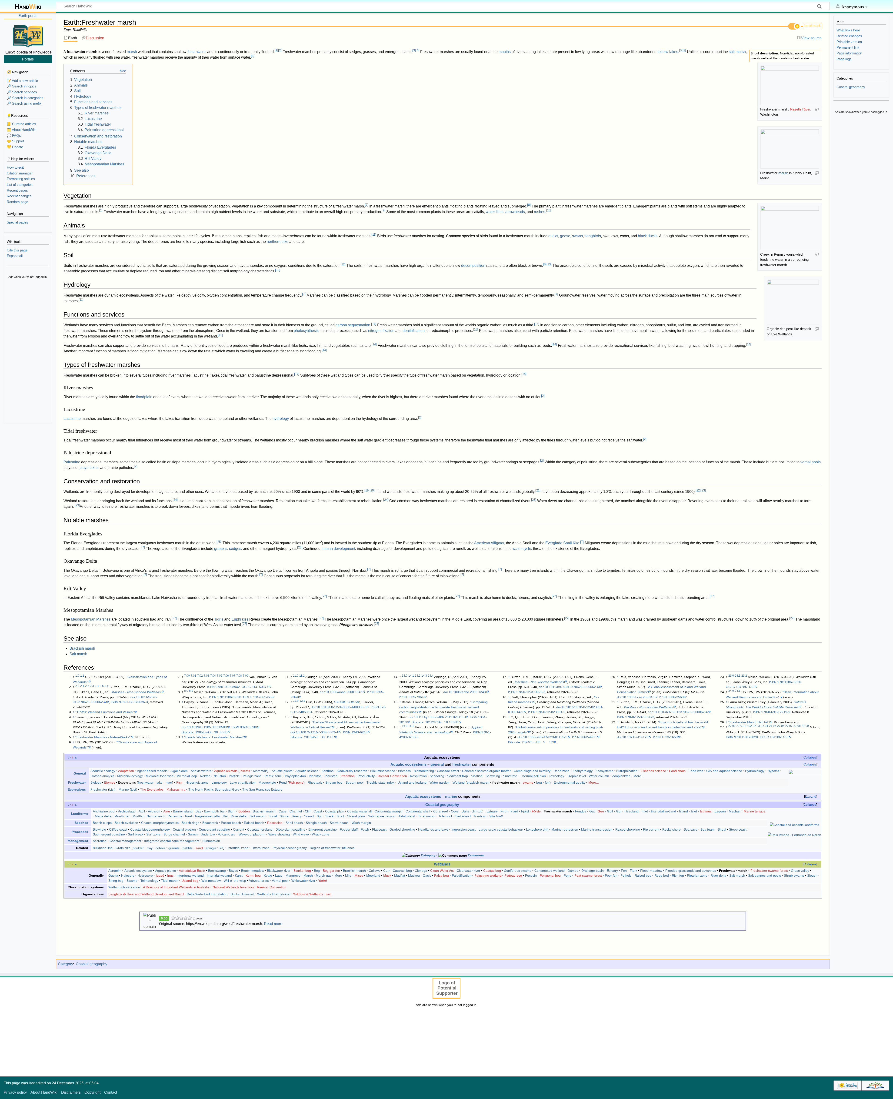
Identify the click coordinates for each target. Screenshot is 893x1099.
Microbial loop (187, 776)
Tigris (218, 619)
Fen (624, 870)
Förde (536, 811)
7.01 (193, 675)
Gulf (610, 811)
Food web (696, 771)
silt (221, 848)
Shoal (272, 816)
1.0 (77, 675)
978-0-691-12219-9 (775, 712)
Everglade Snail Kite (562, 543)
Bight (231, 811)
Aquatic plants (282, 771)
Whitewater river (303, 880)
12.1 (302, 700)
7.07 (232, 675)
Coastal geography (442, 804)
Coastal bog (492, 870)
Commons (476, 855)
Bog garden (331, 870)
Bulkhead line (103, 848)
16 (475, 329)
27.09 (805, 726)
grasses (220, 549)
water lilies (494, 212)
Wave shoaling (279, 834)
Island (683, 811)
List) (112, 789)
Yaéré (322, 880)
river (169, 782)
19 (367, 490)
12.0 (296, 700)
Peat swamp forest (588, 875)
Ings (170, 875)
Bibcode (187, 732)
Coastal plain (334, 811)
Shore (284, 816)
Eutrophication (626, 771)
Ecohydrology (583, 771)
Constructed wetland (549, 870)
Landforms (79, 813)
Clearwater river (468, 870)
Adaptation (126, 771)
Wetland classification (124, 887)
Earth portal (27, 16)
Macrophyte (267, 782)
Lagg (279, 875)
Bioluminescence (382, 771)
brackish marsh (478, 782)
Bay (198, 811)
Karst (239, 875)
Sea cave (690, 829)
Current (238, 829)
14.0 (404, 675)
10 (548, 210)
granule (174, 848)
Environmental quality (569, 782)
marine (451, 796)
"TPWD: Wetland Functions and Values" (104, 712)
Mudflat (138, 816)
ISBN (114, 702)
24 (175, 499)
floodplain (144, 397)
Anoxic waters (201, 771)
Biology (95, 782)
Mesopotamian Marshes (90, 619)
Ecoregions (77, 789)
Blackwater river (278, 870)
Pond (283, 782)
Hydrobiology (754, 771)
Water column (599, 776)
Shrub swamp (794, 875)
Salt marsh (78, 654)
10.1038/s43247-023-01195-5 (545, 737)
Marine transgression (596, 829)
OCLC (246, 687)
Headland (631, 811)
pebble (188, 848)
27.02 (748, 726)
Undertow (208, 834)
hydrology (281, 419)
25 (219, 542)
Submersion (211, 841)
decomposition (473, 265)
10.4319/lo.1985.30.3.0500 (207, 727)
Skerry (296, 816)
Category (428, 855)
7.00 (187, 675)
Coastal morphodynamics (160, 823)
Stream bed (334, 782)
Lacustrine (72, 419)
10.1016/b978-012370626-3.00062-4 (571, 687)
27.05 (772, 726)
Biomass (404, 771)
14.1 (411, 675)
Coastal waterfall (359, 811)
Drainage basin (592, 870)
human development (338, 549)
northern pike (277, 242)
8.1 (191, 690)
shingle (211, 848)
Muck (387, 875)
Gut (618, 811)
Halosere (127, 875)
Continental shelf (418, 811)
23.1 (737, 675)
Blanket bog (302, 870)
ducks (553, 236)
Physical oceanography (290, 848)
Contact (110, 1092)
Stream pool (354, 782)
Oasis (427, 875)
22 (698, 490)
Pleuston (331, 776)
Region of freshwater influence (332, 848)
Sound (309, 816)
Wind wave (301, 834)
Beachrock (210, 823)
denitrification (414, 331)
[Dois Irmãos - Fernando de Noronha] (794, 835)
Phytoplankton (295, 776)
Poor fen (611, 875)
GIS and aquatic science (724, 771)
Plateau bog (513, 875)
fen (547, 782)
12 (343, 264)
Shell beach (294, 823)
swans (577, 236)
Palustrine (71, 462)
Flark (633, 870)
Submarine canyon (382, 816)
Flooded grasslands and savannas (690, 870)
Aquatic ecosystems (408, 764)
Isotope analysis (102, 776)
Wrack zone (320, 834)
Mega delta (103, 816)
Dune (466, 811)
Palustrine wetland (487, 875)
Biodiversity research (352, 771)
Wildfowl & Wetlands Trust (312, 894)
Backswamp (217, 870)
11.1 (302, 675)
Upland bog (189, 880)
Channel (296, 811)
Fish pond (296, 782)
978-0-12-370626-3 (133, 702)
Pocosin (531, 875)
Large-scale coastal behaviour (501, 829)
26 (299, 547)
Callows (374, 870)
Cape (283, 811)
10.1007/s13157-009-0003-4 (317, 732)
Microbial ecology (130, 776)
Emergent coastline (322, 829)
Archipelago (127, 811)
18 (523, 374)
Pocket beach (231, 823)
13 (549, 264)
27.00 (732, 726)
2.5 (102, 686)
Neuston (219, 776)
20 (372, 490)
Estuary (492, 811)
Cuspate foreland (260, 829)
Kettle (268, 875)
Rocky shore (671, 829)
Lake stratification (243, 782)
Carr (386, 870)
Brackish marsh (82, 648)
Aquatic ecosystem (138, 870)
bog (539, 782)
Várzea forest (259, 880)
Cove (455, 811)
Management (78, 841)
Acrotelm (114, 870)
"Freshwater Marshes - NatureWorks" (102, 737)
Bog (317, 870)
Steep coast (737, 829)
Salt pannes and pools (764, 875)
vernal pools (810, 462)
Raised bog (643, 875)
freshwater (461, 764)
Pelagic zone (252, 776)
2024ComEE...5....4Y (537, 742)
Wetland (459, 782)
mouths (505, 52)
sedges (235, 549)
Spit (319, 816)
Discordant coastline (290, 829)
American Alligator (489, 543)
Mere (338, 875)
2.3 (92, 686)
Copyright (92, 1092)
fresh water (196, 52)
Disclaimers (71, 1092)
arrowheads (515, 212)
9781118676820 (229, 697)
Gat (592, 811)
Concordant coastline (214, 829)
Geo (601, 811)
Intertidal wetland (663, 811)
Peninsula (175, 816)
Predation (347, 776)
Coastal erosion (184, 829)
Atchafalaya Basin (192, 870)
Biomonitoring (424, 771)
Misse (359, 875)
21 (537, 490)
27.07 (789, 726)
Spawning (493, 776)
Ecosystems (604, 771)
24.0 (731, 690)
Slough (812, 875)
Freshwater (77, 782)
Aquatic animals (225, 771)
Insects (245, 771)
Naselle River (800, 109)
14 (373, 324)
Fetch (365, 829)
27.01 (740, 726)
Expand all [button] (15, 256)
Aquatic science (306, 771)
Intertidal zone (237, 848)
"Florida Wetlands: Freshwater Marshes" (214, 737)
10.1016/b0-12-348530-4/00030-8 (341, 707)
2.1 (82, 686)
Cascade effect (448, 771)
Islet (694, 811)
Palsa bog (441, 875)
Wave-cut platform (252, 834)
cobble (160, 848)
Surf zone (153, 834)
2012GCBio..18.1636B (441, 722)
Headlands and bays (433, 829)
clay (150, 848)
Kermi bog (253, 875)
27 (324, 596)
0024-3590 (248, 727)
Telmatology (149, 880)
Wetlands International (273, 894)
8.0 (186, 690)
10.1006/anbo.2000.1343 (343, 692)
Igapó (160, 875)
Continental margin (389, 811)
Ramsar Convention (392, 776)
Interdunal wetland (190, 875)
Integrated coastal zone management (171, 841)
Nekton (205, 776)
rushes (539, 212)
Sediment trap (457, 776)
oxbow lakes (667, 52)
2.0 (77, 686)
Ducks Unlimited (242, 894)
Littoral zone (260, 848)
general (437, 764)
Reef (188, 816)
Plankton (315, 776)
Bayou (233, 870)
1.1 (82, 675)
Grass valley (800, 870)
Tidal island (407, 816)
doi (132, 697)
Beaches (81, 823)
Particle (234, 776)
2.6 (107, 686)
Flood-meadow (651, 870)
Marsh (308, 875)
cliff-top (477, 811)
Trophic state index (380, 782)
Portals (28, 59)
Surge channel (174, 834)
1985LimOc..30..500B (211, 732)
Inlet (645, 811)
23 (703, 490)
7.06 (226, 675)
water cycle (522, 549)
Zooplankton (621, 776)
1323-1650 (670, 737)
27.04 (764, 726)
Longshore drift (537, 829)
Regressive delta (207, 816)
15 (536, 324)
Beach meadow (252, 870)
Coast (317, 811)
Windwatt (496, 816)
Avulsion (154, 811)
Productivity (366, 776)
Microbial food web (159, 776)
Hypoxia (773, 771)
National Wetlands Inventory (233, 887)
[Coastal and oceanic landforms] (794, 825)
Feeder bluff (349, 829)
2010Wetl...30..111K (319, 737)
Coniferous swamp (517, 870)
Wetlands (442, 864)
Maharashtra (176, 789)
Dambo (573, 870)
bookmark (812, 26)
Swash (193, 834)
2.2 (87, 686)
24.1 (737, 690)
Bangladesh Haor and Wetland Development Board (146, 894)
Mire (348, 875)
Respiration (418, 776)
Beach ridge (190, 823)
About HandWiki (43, 1092)
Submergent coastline (109, 834)
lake (160, 782)
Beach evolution (126, 823)
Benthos (327, 771)
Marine (124, 789)
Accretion (100, 841)
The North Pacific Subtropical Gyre (213, 789)
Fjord (525, 811)
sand (199, 848)
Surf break (135, 834)
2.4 (97, 686)
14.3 (424, 675)
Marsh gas (323, 875)
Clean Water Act (442, 870)
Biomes (109, 782)
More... (638, 776)
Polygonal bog (550, 875)
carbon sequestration (353, 325)
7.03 (206, 675)
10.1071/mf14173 (635, 737)
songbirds (593, 236)
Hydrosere (145, 875)
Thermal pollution (533, 776)
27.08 (797, 726)
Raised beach (254, 823)
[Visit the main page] (28, 35)
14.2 (417, 675)
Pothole (626, 875)
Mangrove (293, 875)
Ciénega (421, 870)
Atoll (142, 811)
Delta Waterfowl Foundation (207, 894)
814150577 (260, 687)
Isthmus (706, 811)
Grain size (123, 848)
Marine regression (564, 829)
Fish (179, 782)
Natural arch (156, 816)
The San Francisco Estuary (262, 789)
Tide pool (445, 816)
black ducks (647, 236)
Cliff (307, 811)
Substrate (510, 776)
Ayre (166, 811)
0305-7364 (416, 697)
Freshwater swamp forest (769, 870)
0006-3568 (676, 697)
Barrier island (183, 811)
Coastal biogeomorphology (150, 829)
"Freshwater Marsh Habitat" (748, 722)
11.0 (295, 675)
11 (373, 234)
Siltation (477, 776)
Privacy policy (15, 1092)
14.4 (430, 675)
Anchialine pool (104, 811)
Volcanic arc (227, 834)
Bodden (244, 811)
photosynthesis (306, 331)
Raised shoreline (627, 829)
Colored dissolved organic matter (486, 771)
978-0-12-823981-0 (550, 712)
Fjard (514, 811)
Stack (329, 816)
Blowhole (99, 829)
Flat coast (379, 829)
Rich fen (678, 875)
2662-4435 (588, 737)
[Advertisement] (28, 351)
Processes (80, 832)
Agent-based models (152, 771)
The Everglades (151, 789)
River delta (239, 816)
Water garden (440, 782)
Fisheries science (653, 771)
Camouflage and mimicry (532, 771)
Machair (735, 811)
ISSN (235, 727)
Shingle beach (316, 823)
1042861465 (262, 697)
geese (565, 236)
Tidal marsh (426, 816)
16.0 (404, 726)
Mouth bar (122, 816)
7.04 (213, 675)
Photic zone (273, 776)
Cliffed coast (118, 829)
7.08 (239, 675)
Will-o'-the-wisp (235, 880)
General (79, 773)
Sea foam (707, 829)
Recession (275, 823)
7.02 (200, 675)
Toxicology (556, 776)
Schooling (437, 776)
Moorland (373, 875)
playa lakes (89, 468)
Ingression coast (463, 829)
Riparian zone (697, 875)
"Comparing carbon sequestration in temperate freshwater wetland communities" (443, 707)
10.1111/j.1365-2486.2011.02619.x (439, 717)
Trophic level (576, 776)
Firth (504, 811)
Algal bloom (179, 771)
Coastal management (125, 841)
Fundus (580, 811)
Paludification (461, 875)
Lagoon (720, 811)
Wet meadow (211, 880)
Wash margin (361, 823)
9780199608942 (228, 687)
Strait (340, 816)
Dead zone (561, 771)
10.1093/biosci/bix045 (638, 697)
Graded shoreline (402, 829)
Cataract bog (402, 870)
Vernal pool (280, 880)
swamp (528, 782)
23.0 (731, 675)
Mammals (260, 771)
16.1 (411, 726)
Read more (273, 924)
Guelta (113, 875)
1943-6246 (359, 732)
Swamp (132, 880)
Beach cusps (102, 823)
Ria (225, 816)
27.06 (780, 726)
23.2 (744, 675)
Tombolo (480, 816)
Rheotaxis (315, 782)
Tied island (463, 816)
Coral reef (440, 811)
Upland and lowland (412, 782)
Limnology (219, 782)
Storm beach (339, 823)
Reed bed (661, 875)
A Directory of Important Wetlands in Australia (176, 887)
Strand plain (356, 816)
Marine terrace (754, 811)
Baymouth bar (214, 811)
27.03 (756, 726)
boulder (138, 848)
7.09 (245, 675)
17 (296, 374)
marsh (783, 173)
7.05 (219, 675)
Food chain (677, 771)
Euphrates (239, 619)
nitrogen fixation (381, 331)
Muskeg (414, 875)
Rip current (651, 829)
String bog (115, 880)
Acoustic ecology (102, 771)
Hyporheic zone (197, 782)
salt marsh (737, 52)
